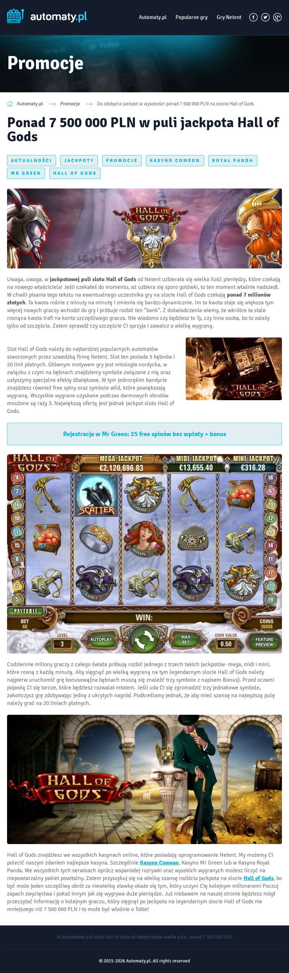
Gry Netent (229, 17)
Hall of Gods (258, 878)
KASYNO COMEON (175, 160)
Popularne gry (192, 17)
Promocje (70, 104)
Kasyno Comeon (159, 862)
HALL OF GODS (75, 173)
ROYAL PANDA (232, 160)
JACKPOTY (79, 160)
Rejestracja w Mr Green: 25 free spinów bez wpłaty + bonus (144, 434)
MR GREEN (26, 173)
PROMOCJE (122, 160)
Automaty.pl (152, 17)
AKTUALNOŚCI (31, 160)
